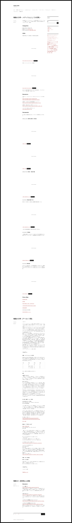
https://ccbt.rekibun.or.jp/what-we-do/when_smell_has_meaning (32, 454)
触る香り (52, 51)
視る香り (56, 50)
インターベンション (51, 35)
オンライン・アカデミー (50, 29)
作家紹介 (49, 27)
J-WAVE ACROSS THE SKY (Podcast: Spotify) (29, 305)
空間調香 (54, 48)
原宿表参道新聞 (24, 307)
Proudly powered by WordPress (20, 519)
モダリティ (49, 41)
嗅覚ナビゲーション (51, 44)
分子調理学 (49, 42)
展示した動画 (24, 421)
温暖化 (47, 48)
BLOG (48, 30)
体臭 (57, 41)
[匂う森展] (30, 30)
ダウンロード (28, 143)
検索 (47, 21)
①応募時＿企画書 (24, 143)
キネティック (55, 35)
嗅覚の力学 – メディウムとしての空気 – (27, 17)
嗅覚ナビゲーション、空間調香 (50, 45)
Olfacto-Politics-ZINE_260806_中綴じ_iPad (27, 60)
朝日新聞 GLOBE (24, 299)
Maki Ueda (16, 5)
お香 (47, 35)
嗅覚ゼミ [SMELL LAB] (25, 426)
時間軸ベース (54, 46)
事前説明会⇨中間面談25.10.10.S (25, 260)
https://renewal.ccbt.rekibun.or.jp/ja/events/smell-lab (30, 487)
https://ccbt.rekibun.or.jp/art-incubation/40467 (29, 98)
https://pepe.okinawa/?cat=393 (27, 109)
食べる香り (49, 52)
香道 (51, 52)
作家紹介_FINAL (24, 168)
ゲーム (48, 36)
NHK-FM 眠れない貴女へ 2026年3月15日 (28, 303)
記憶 (54, 51)
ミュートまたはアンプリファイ (51, 40)
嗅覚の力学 (21, 11)
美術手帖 (23, 301)
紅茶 (56, 48)
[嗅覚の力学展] (34, 30)
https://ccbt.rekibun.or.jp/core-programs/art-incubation (31, 99)
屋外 (56, 45)
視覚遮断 (48, 51)
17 (18, 514)
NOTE (48, 31)
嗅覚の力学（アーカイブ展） (23, 319)
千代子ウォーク (25, 472)
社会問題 (51, 48)
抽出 (50, 47)
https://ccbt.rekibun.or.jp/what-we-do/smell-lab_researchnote (32, 494)
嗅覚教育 (54, 45)
